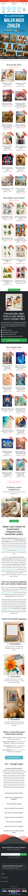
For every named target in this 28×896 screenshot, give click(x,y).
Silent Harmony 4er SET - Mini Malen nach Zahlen (21, 260)
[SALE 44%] (7, 214)
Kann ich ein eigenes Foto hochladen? (14, 808)
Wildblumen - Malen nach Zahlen (20, 84)
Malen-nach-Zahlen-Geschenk (9, 569)
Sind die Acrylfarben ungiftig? (14, 803)
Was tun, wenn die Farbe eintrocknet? (14, 826)
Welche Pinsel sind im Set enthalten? (14, 817)
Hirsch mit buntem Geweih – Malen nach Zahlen (20, 147)
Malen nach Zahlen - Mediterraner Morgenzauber (20, 474)
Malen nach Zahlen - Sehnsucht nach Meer (20, 125)
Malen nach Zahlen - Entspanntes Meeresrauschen (20, 190)
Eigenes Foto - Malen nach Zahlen (7, 84)
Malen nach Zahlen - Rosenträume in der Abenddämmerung (20, 452)
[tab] (12, 496)
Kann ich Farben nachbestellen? (14, 821)
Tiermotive (4, 550)
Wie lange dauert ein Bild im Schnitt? (14, 793)
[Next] (24, 9)
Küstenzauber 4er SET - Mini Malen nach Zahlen (7, 217)
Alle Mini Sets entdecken (14, 290)
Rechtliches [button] (4, 881)
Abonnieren (23, 854)
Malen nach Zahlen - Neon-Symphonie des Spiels (7, 169)
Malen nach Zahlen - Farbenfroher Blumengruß (7, 367)
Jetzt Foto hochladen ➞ (14, 340)
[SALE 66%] (20, 144)
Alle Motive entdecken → (14, 757)
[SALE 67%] (20, 81)
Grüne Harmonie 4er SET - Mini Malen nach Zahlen (7, 260)
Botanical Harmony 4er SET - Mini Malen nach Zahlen (21, 218)
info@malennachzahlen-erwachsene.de (11, 868)
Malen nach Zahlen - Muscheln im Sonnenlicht (7, 430)
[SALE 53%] (7, 81)
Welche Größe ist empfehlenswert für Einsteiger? (14, 798)
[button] (3, 4)
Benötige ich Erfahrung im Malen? (14, 768)
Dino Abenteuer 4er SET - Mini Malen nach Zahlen (7, 282)
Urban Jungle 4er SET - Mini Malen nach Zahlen (7, 238)
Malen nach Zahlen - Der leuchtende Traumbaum (7, 409)
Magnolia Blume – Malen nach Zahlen (7, 189)
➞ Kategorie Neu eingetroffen (14, 482)
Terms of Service (10, 857)
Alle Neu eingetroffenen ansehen (14, 349)
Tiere (23, 750)
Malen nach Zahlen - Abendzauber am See (7, 104)
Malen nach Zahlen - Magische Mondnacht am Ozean (20, 367)
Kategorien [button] (4, 877)
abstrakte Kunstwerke (21, 550)
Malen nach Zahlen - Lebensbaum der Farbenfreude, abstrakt (21, 105)
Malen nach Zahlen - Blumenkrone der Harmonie (20, 169)
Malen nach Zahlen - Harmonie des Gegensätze (20, 431)
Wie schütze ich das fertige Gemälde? (14, 812)
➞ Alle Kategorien (14, 521)
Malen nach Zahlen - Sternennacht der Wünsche (7, 452)
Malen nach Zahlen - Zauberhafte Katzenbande (7, 147)
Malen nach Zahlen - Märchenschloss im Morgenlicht (7, 474)
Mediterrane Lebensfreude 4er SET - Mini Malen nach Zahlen (21, 239)
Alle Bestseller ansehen (14, 67)
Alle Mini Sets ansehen (14, 200)
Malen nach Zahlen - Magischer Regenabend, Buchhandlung (7, 126)
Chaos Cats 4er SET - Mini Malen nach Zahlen (21, 281)
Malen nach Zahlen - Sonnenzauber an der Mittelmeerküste (20, 410)
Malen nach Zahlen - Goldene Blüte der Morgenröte (7, 388)
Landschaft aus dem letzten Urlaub (14, 610)
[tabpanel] (14, 132)
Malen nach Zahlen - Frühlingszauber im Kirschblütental (20, 388)
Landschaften (17, 750)
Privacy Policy (17, 857)
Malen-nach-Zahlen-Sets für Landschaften (15, 548)
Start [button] (3, 874)
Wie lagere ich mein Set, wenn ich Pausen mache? (14, 831)
